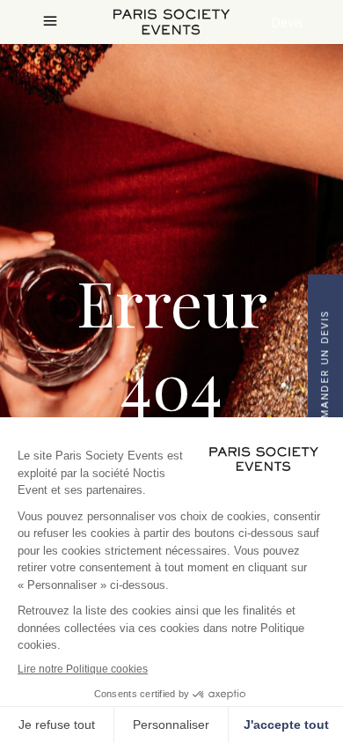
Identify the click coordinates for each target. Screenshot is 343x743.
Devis (287, 22)
